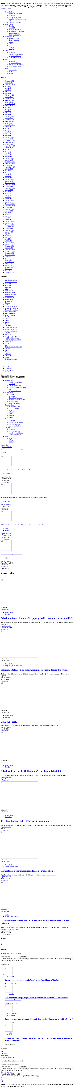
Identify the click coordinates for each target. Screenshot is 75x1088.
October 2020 (9, 144)
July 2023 (8, 86)
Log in (7, 366)
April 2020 (8, 155)
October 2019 (9, 165)
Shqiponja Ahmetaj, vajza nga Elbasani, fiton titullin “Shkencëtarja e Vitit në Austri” (39, 1019)
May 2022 (8, 111)
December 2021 (10, 119)
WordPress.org (9, 372)
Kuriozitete (12, 28)
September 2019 (10, 167)
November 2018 (10, 184)
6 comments (4, 629)
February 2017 (9, 221)
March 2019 (8, 177)
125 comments (5, 934)
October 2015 (9, 248)
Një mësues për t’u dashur (17, 31)
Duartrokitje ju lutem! (15, 29)
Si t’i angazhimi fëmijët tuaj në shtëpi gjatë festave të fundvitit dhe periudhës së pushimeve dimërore (24, 497)
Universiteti (8, 355)
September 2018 (10, 188)
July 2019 (8, 170)
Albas (6, 68)
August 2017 (9, 211)
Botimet (11, 73)
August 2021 (9, 126)
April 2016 (8, 239)
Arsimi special (9, 296)
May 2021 (8, 132)
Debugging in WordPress (41, 5)
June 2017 (8, 214)
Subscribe (23, 956)
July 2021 (8, 128)
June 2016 (8, 235)
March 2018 (8, 198)
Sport (10, 45)
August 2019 (9, 169)
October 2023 (9, 83)
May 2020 (8, 153)
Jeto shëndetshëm (14, 33)
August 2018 (9, 190)
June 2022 (8, 109)
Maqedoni (8, 59)
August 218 (8, 263)
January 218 (8, 265)
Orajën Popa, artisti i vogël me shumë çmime (11, 554)
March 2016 (8, 241)
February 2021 (9, 137)
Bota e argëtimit (9, 36)
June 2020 (8, 151)
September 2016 (10, 230)
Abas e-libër (4, 445)
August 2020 (9, 148)
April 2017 (8, 218)
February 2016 (9, 242)
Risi (10, 21)
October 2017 (9, 207)
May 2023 (8, 90)
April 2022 (8, 112)
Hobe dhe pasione (14, 38)
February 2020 (9, 158)
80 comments (5, 539)
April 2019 (8, 176)
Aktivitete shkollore (15, 57)
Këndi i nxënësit (14, 40)
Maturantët (8, 334)
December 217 (9, 267)
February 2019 (9, 179)
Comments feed (9, 370)
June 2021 (8, 130)
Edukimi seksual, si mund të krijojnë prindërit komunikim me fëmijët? (36, 618)
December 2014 (10, 251)
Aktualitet (12, 15)
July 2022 (8, 107)
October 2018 (9, 186)
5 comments (4, 510)
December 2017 (10, 204)
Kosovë (7, 50)
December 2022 (10, 98)
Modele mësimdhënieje (16, 54)
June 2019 (8, 172)
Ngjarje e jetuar (9, 721)
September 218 (9, 262)
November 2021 (10, 121)
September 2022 (10, 104)
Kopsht (7, 320)
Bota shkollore (9, 12)
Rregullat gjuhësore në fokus (17, 19)
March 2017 (8, 220)
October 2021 (9, 123)
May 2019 (8, 174)
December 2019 (10, 162)
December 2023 (10, 81)
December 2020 (10, 141)
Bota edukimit (9, 24)
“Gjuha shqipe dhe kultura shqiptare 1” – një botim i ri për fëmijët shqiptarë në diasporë (22, 524)
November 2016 (10, 227)
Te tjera (7, 352)
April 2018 (8, 197)
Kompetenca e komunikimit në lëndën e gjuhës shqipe (28, 871)
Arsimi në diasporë (10, 292)
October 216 (8, 269)
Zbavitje (11, 49)
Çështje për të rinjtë (15, 35)
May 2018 (8, 195)
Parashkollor (8, 341)
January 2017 (9, 223)
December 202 (9, 272)
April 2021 (8, 133)
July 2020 (8, 149)
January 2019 (9, 181)
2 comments (4, 830)
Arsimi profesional (10, 294)
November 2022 (10, 100)
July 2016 (8, 234)
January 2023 (9, 97)
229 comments (5, 482)
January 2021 (9, 139)
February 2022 (9, 116)
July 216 (7, 270)
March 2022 (8, 114)
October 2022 (9, 102)
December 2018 (10, 183)
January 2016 (9, 244)
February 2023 (9, 95)
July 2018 (8, 191)
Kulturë (11, 42)
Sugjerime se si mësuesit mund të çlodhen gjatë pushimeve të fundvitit (17, 469)
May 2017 (8, 216)
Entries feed (8, 368)
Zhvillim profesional (15, 17)
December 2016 (10, 225)
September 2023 (10, 84)
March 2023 (8, 93)
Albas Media (13, 70)
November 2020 (10, 142)
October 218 (8, 260)
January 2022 (9, 118)
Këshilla (11, 26)
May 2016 (8, 237)
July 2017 (8, 212)
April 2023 (8, 91)
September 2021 (10, 125)
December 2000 (10, 255)
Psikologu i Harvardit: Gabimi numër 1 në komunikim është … (32, 771)
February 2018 (9, 200)
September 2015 (10, 249)
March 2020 (8, 156)
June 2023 (8, 88)
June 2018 (8, 193)
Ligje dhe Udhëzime (15, 22)
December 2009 (10, 253)
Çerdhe (7, 304)
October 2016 (9, 228)
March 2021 (8, 135)
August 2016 (9, 232)
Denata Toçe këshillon (11, 308)
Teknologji (12, 47)
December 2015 (10, 246)
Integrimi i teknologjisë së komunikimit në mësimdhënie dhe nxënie (34, 670)
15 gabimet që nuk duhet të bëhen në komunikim (25, 821)
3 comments (4, 681)
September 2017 (10, 209)
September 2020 (10, 146)
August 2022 (9, 105)
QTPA (11, 71)
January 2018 (9, 202)
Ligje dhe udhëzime (15, 56)
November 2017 (10, 205)
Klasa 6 (7, 318)
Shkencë (11, 43)
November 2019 (10, 163)
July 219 (7, 258)
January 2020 (9, 160)
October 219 (8, 256)
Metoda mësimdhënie (15, 14)
